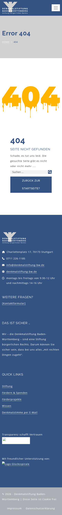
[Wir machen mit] (16, 440)
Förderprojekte (12, 399)
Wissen (6, 405)
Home (5, 41)
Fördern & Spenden (15, 392)
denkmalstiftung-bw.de (21, 271)
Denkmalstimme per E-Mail (20, 412)
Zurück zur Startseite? (31, 184)
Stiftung (7, 386)
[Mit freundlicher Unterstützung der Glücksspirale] (15, 463)
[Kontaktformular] (14, 303)
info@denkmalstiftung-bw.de (25, 265)
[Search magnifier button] (50, 172)
